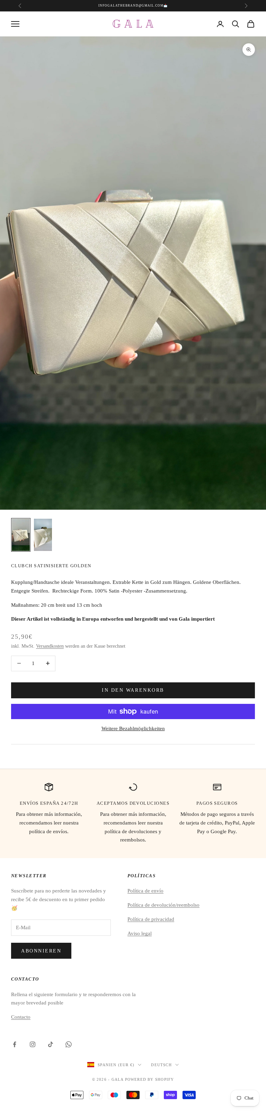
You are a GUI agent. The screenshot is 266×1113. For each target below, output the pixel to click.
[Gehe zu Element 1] (20, 534)
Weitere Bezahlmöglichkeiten (133, 728)
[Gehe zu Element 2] (43, 534)
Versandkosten (50, 646)
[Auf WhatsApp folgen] (68, 1044)
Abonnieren (41, 951)
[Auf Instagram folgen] (32, 1044)
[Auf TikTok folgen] (50, 1044)
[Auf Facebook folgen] (14, 1044)
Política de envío (145, 891)
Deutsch (161, 1065)
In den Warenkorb (133, 690)
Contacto (20, 1017)
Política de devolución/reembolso (163, 905)
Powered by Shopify (149, 1079)
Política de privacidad (150, 919)
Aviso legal (139, 933)
